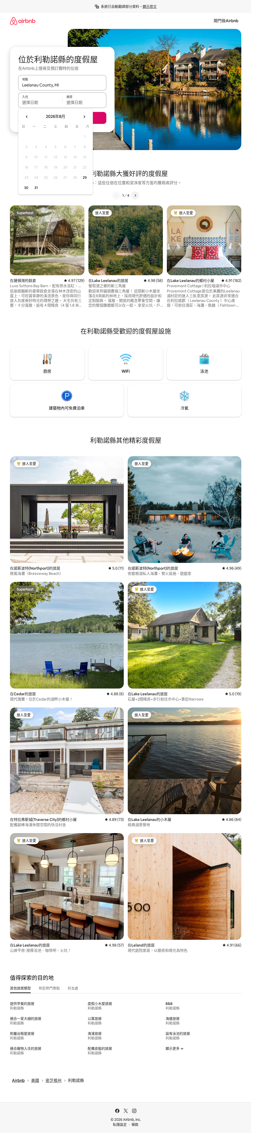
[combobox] (62, 85)
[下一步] (135, 195)
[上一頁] (116, 195)
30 (26, 187)
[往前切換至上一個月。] (26, 116)
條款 (134, 1124)
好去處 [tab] (73, 988)
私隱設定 (120, 1124)
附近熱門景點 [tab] (49, 988)
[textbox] (40, 102)
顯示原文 (150, 6)
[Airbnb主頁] (22, 21)
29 (85, 177)
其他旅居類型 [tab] (20, 988)
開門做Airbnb (226, 20)
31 (36, 187)
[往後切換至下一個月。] (84, 116)
